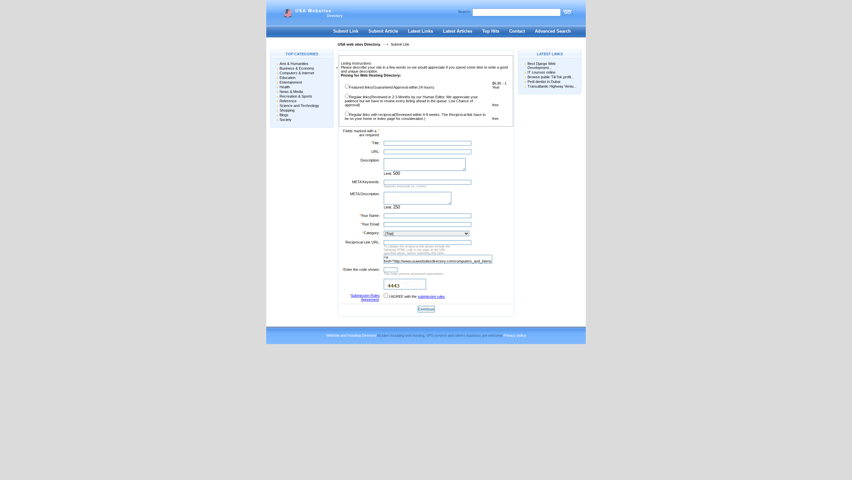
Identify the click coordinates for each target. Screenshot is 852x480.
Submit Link (345, 31)
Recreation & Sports (296, 96)
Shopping (287, 110)
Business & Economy (297, 68)
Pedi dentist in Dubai (544, 82)
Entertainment (291, 82)
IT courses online (541, 72)
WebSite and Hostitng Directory (351, 335)
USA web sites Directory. (359, 44)
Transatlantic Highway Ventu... (552, 86)
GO (567, 12)
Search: (464, 12)
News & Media (291, 92)
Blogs (284, 115)
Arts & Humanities (294, 64)
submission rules (431, 296)
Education (288, 78)
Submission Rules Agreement (365, 297)
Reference (288, 101)
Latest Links (420, 31)
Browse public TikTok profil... (551, 77)
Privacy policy (515, 335)
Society (286, 120)
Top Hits (490, 31)
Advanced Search (553, 31)
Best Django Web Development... (541, 66)
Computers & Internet (297, 73)
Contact (517, 31)
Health (285, 87)
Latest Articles (457, 31)
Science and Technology (299, 106)
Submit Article (383, 31)
